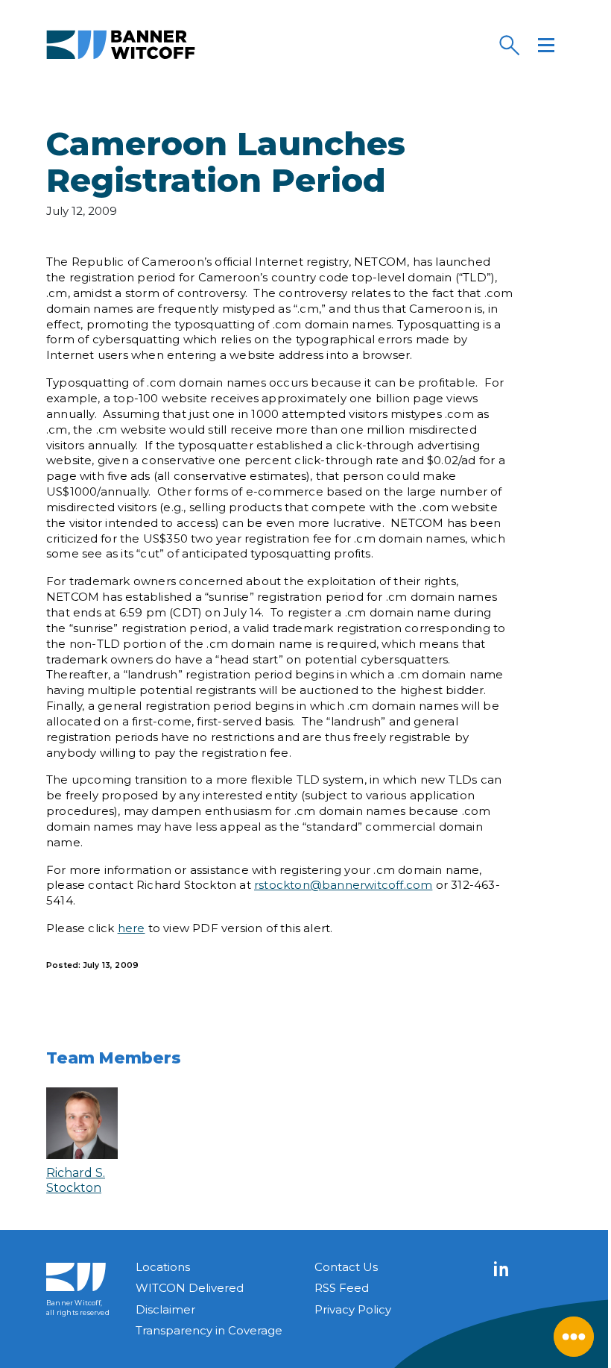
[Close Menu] (574, 1337)
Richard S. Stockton (75, 1180)
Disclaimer (165, 1309)
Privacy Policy (352, 1309)
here (131, 928)
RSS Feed (341, 1288)
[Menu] (546, 44)
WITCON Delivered (190, 1288)
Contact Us (346, 1267)
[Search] (509, 44)
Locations (163, 1267)
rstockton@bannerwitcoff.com (343, 885)
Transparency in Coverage (209, 1330)
